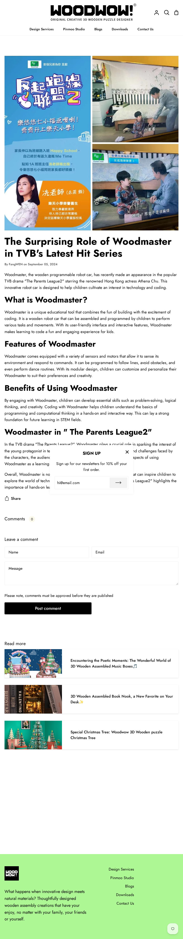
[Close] (127, 452)
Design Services (121, 869)
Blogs (129, 886)
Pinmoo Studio (122, 878)
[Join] (118, 482)
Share (16, 498)
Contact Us (125, 903)
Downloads (125, 894)
